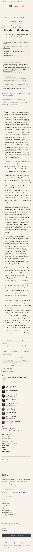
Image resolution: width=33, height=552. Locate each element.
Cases (3, 499)
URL (5, 351)
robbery (4, 449)
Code (3, 501)
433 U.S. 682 (10, 195)
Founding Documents (7, 514)
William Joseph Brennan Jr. (13, 421)
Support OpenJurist (16, 535)
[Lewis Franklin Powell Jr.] (3, 404)
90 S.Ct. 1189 (24, 313)
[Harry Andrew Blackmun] (3, 396)
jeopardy (4, 447)
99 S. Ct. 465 (16, 24)
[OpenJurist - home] (16, 6)
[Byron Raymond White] (3, 391)
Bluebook (26, 351)
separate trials (6, 451)
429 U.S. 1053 (17, 328)
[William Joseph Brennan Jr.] (3, 422)
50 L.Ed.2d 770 (10, 330)
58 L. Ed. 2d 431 (16, 25)
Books (3, 517)
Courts (3, 508)
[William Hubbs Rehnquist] (3, 418)
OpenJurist (4, 17)
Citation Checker (6, 519)
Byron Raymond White (12, 390)
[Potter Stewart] (3, 409)
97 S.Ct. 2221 (22, 190)
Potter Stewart (10, 408)
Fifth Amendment (10, 150)
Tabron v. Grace (7, 71)
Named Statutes (6, 512)
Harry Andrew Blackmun (12, 395)
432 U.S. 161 (13, 190)
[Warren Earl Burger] (3, 387)
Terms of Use (26, 545)
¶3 (4, 175)
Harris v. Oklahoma (11, 224)
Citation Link (15, 351)
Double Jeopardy (17, 147)
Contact (27, 543)
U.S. (17, 17)
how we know (10, 53)
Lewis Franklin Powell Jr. (12, 403)
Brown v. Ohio (21, 46)
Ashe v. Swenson (12, 46)
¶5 (4, 236)
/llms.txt (4, 528)
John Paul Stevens (11, 399)
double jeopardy (6, 445)
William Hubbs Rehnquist (12, 417)
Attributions (17, 545)
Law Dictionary (6, 503)
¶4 (4, 206)
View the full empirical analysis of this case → (14, 88)
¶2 (4, 161)
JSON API (4, 530)
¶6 (4, 267)
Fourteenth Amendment (20, 295)
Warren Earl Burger (11, 386)
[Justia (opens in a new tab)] (22, 492)
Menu (5, 11)
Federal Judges (6, 506)
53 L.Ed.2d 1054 (18, 227)
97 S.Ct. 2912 (19, 195)
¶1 (4, 111)
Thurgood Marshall (11, 412)
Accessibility (18, 543)
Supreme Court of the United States (16, 34)
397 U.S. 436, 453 (11, 313)
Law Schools (5, 510)
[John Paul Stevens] (3, 400)
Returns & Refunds (7, 545)
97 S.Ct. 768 (26, 328)
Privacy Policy (5, 547)
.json (10, 459)
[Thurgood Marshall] (3, 413)
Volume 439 (12, 17)
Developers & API (6, 526)
